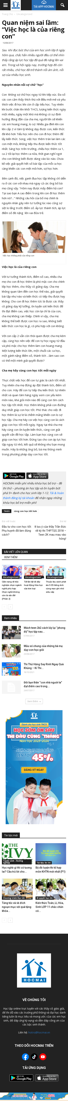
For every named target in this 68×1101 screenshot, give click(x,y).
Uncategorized (11, 577)
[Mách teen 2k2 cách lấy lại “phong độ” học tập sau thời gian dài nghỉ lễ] (11, 632)
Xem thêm (32, 701)
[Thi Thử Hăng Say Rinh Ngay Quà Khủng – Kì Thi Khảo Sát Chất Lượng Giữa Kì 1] (11, 669)
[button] (62, 5)
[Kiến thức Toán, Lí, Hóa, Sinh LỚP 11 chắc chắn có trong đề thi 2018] (51, 889)
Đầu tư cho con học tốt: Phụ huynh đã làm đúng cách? (17, 530)
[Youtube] (42, 1057)
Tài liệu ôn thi (44, 862)
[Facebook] (25, 1057)
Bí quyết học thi (45, 898)
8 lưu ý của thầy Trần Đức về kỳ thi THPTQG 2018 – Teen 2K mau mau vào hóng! (50, 532)
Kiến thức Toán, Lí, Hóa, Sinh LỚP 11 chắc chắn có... (50, 906)
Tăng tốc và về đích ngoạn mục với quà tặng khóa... (16, 906)
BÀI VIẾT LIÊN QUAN (16, 551)
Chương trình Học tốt (14, 898)
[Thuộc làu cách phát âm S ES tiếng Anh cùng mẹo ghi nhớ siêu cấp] (56, 572)
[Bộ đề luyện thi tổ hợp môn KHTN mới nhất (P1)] (51, 853)
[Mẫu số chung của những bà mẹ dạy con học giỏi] (11, 650)
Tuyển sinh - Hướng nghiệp (13, 861)
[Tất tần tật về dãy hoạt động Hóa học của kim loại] (34, 572)
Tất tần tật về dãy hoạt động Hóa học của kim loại (33, 585)
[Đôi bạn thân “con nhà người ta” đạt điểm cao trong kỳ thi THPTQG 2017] (11, 687)
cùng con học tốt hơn (25, 511)
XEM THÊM (10, 557)
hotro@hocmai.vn (39, 1032)
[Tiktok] (34, 1057)
